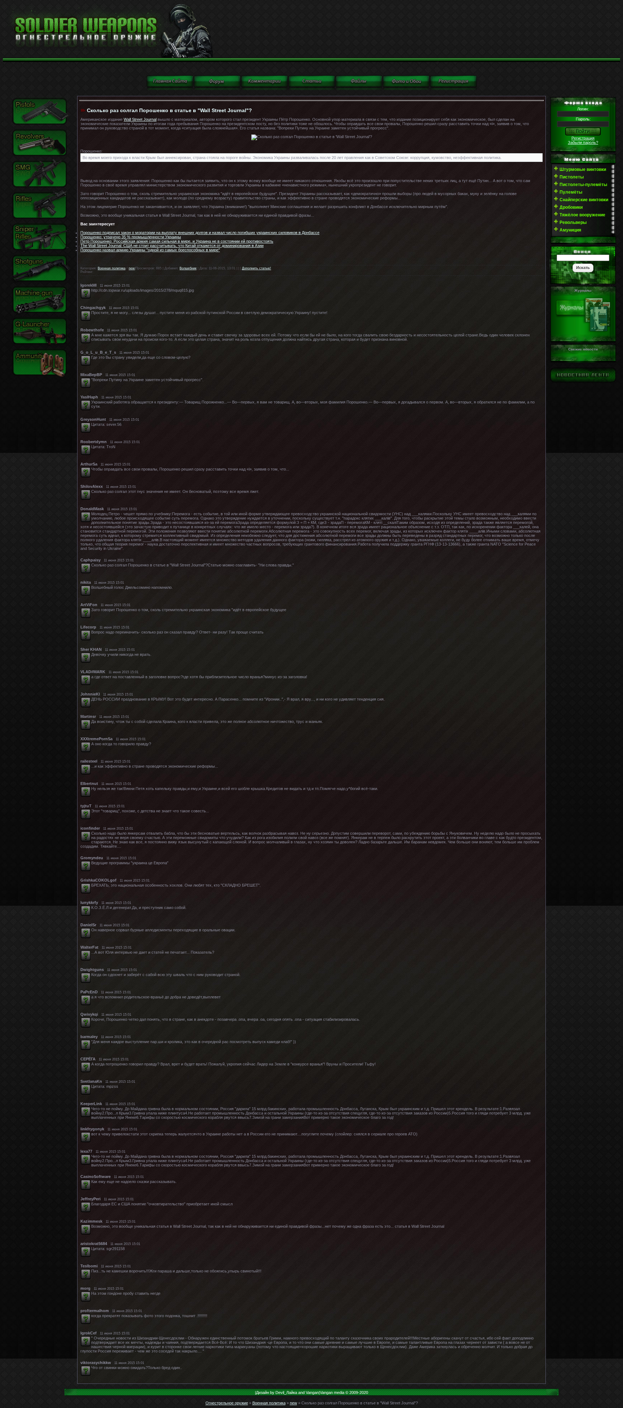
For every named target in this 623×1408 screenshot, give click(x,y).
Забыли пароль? (583, 142)
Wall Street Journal (140, 119)
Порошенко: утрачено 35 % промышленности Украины (130, 237)
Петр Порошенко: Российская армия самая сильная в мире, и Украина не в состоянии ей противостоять (176, 241)
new (132, 268)
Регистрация (583, 138)
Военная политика (111, 268)
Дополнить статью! (256, 268)
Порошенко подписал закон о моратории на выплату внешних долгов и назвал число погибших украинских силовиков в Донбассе (199, 232)
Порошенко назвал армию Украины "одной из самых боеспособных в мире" (150, 250)
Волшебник (188, 268)
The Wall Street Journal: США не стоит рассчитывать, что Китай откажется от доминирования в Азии (172, 245)
